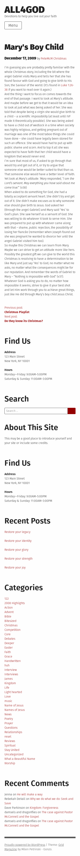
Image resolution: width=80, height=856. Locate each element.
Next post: (23, 319)
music (8, 701)
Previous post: (16, 310)
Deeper (9, 643)
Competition (12, 630)
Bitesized (10, 621)
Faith (7, 652)
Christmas (59, 58)
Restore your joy (14, 567)
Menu (13, 25)
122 (6, 598)
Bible (7, 616)
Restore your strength (18, 558)
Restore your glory (16, 549)
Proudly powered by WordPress (24, 845)
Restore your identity (17, 541)
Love (7, 696)
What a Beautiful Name (19, 759)
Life (6, 687)
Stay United (11, 750)
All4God (24, 9)
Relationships (13, 732)
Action (8, 607)
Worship (9, 763)
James (8, 678)
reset (7, 736)
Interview (10, 670)
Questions (10, 727)
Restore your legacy (17, 532)
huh (6, 665)
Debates (9, 638)
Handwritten (12, 661)
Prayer (8, 723)
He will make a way (29, 794)
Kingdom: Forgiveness (44, 807)
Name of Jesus (13, 705)
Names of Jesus (14, 710)
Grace (8, 656)
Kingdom (10, 683)
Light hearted (13, 692)
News (8, 714)
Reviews (9, 741)
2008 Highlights (14, 603)
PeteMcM (47, 58)
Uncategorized (13, 754)
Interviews (11, 674)
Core (7, 634)
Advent (9, 612)
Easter (8, 647)
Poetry (8, 719)
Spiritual (10, 745)
